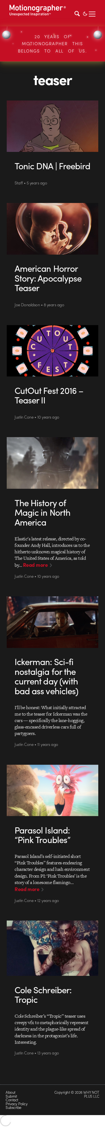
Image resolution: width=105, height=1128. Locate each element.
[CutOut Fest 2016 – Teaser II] (52, 351)
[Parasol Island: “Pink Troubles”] (52, 790)
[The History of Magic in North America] (52, 463)
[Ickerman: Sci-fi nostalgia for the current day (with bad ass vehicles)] (52, 622)
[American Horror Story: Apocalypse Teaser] (52, 229)
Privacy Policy (16, 1104)
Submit (11, 1096)
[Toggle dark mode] (85, 13)
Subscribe (13, 1107)
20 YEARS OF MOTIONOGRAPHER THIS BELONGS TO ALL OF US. (52, 43)
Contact (12, 1100)
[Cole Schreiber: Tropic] (52, 948)
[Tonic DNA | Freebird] (52, 126)
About (10, 1092)
